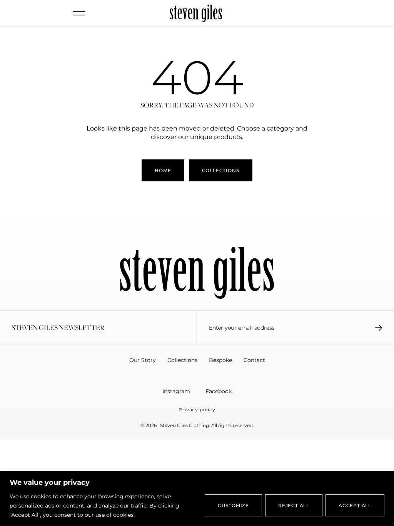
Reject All (293, 505)
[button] (79, 13)
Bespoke (220, 360)
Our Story (142, 360)
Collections (182, 360)
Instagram (176, 391)
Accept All (355, 505)
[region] (197, 498)
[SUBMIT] (378, 327)
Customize (233, 505)
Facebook (218, 391)
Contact (254, 360)
